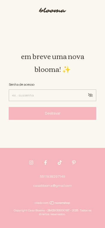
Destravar (52, 113)
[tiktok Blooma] (59, 162)
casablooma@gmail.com (52, 185)
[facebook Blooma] (45, 162)
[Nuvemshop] (52, 203)
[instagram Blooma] (31, 162)
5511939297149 (52, 176)
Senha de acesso (21, 84)
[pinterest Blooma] (73, 162)
